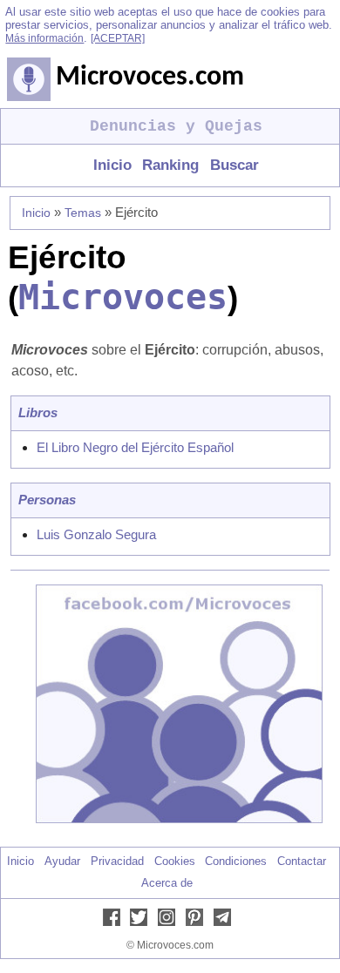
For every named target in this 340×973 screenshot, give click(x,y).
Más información (44, 38)
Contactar (301, 861)
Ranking (170, 165)
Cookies (174, 861)
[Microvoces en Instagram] (170, 922)
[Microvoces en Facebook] (115, 922)
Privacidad (117, 861)
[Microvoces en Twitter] (142, 922)
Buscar (234, 165)
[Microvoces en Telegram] (226, 922)
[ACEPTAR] (118, 38)
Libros (38, 412)
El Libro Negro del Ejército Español (135, 447)
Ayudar (62, 861)
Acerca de (167, 882)
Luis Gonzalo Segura (96, 534)
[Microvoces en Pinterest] (198, 922)
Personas (47, 499)
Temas (83, 213)
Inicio (112, 165)
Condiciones (236, 861)
